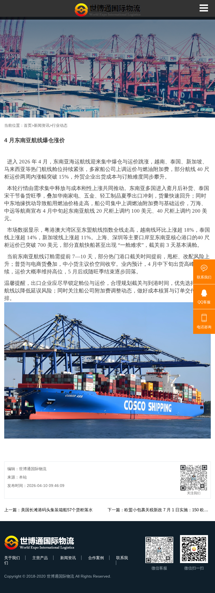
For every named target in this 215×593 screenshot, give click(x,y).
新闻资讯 (42, 125)
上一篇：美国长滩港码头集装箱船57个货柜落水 (48, 509)
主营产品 (40, 558)
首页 (28, 125)
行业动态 (59, 125)
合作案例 (96, 558)
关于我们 (12, 558)
